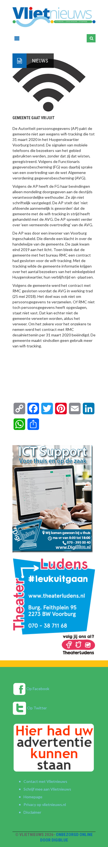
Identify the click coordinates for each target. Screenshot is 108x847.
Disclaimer (32, 812)
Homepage (33, 796)
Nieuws (40, 61)
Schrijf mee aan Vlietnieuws (47, 789)
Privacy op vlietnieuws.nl (45, 804)
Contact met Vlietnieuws (45, 781)
